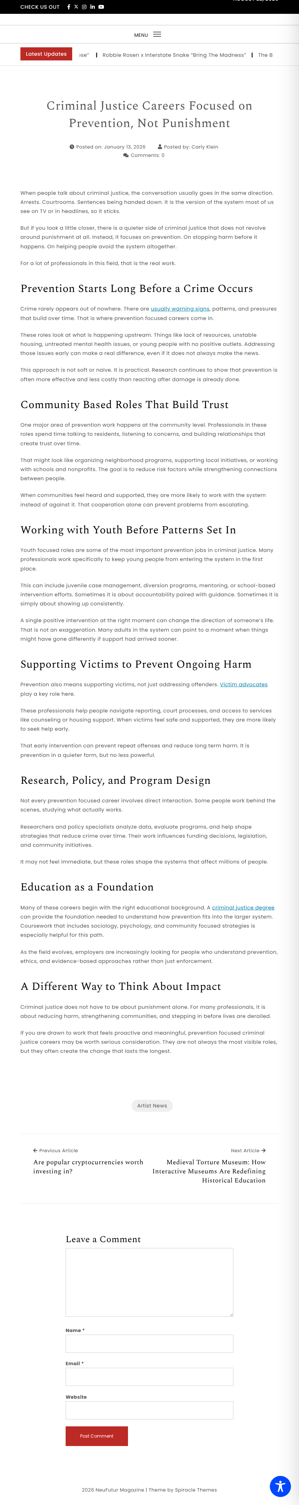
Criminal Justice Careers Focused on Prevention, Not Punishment (149, 115)
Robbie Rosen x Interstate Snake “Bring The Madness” (164, 55)
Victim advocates (244, 684)
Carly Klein (204, 146)
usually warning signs (180, 308)
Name (75, 1330)
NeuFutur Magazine (120, 1489)
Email (75, 1363)
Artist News (152, 1105)
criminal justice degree (243, 907)
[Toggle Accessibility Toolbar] (280, 1486)
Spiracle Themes (196, 1489)
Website (76, 1397)
